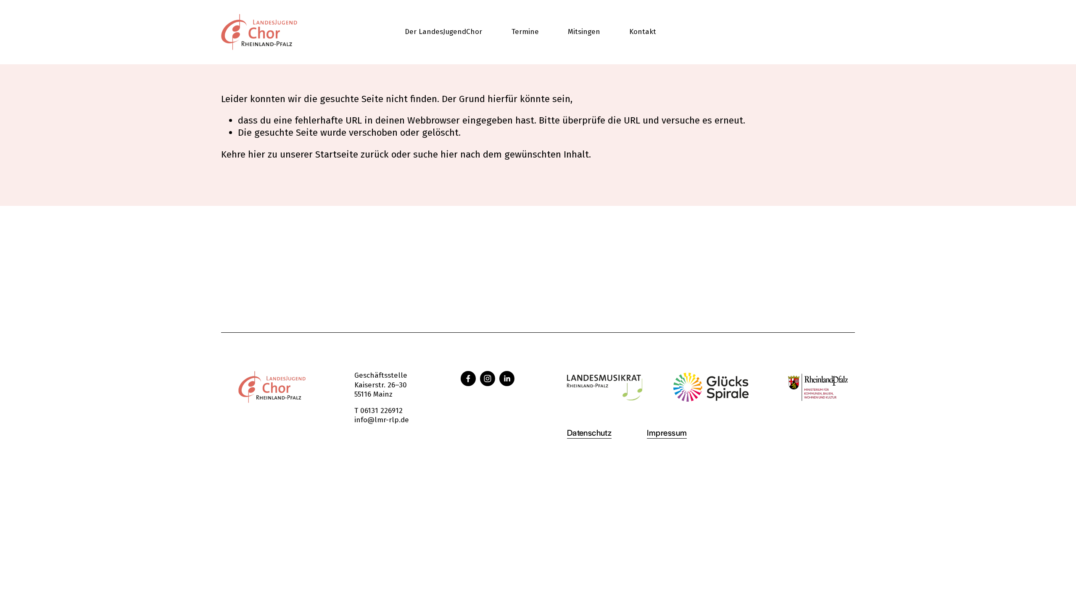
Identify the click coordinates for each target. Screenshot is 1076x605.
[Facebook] (468, 378)
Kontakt (642, 31)
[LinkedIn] (506, 378)
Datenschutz (589, 432)
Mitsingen (584, 31)
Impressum (667, 432)
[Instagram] (487, 378)
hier (256, 154)
